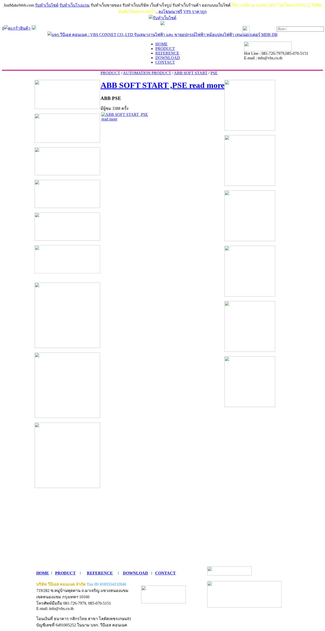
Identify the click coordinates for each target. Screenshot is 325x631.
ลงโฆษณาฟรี (170, 11)
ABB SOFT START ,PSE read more (162, 85)
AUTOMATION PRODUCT (147, 73)
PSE (214, 73)
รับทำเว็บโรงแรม (74, 5)
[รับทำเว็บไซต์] (162, 18)
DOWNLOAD (135, 573)
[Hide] (33, 28)
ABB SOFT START (190, 73)
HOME (42, 573)
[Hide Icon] (162, 24)
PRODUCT (110, 73)
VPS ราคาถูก (195, 11)
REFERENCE (100, 573)
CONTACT (165, 573)
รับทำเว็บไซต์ (46, 5)
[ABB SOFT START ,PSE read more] (126, 119)
